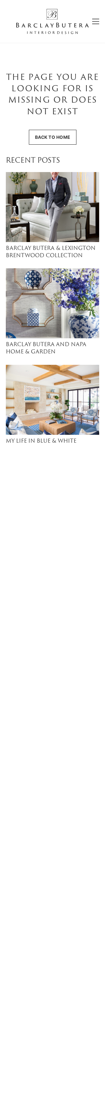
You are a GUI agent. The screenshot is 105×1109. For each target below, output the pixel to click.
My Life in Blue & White (41, 441)
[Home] (52, 21)
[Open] (95, 21)
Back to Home (52, 137)
